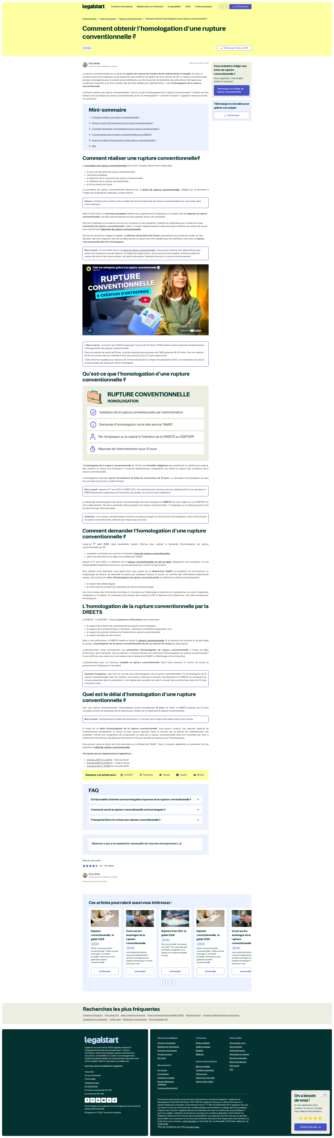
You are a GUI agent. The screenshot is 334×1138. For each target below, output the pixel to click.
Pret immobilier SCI (158, 1019)
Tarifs (188, 6)
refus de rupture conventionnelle (139, 250)
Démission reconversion (135, 1019)
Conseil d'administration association (221, 1015)
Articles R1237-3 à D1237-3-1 (100, 763)
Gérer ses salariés (108, 19)
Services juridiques (167, 1038)
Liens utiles (236, 1038)
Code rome (115, 1019)
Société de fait (193, 1015)
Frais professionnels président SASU (165, 1015)
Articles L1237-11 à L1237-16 (99, 759)
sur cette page (192, 1127)
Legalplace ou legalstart (95, 1019)
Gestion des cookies (204, 1081)
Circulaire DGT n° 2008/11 (99, 766)
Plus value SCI (112, 1015)
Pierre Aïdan (94, 63)
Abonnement (164, 1065)
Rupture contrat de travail (130, 19)
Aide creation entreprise (133, 1015)
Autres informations (206, 1061)
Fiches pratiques (89, 19)
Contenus (201, 1038)
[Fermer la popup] (325, 1095)
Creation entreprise (93, 1015)
